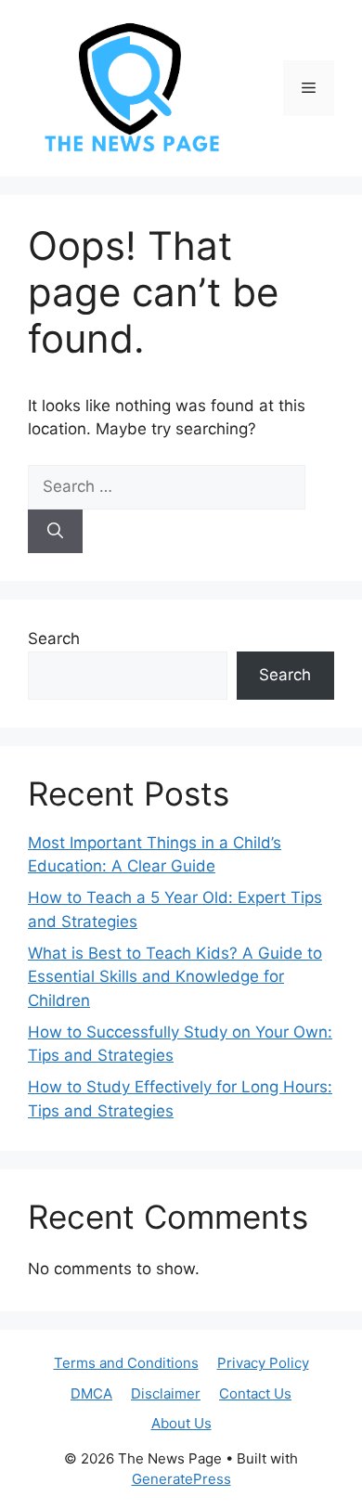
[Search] (55, 531)
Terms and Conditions (126, 1363)
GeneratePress (181, 1479)
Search (54, 638)
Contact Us (255, 1393)
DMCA (91, 1393)
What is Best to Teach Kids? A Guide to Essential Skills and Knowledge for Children (175, 977)
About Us (181, 1423)
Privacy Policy (263, 1363)
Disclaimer (165, 1393)
